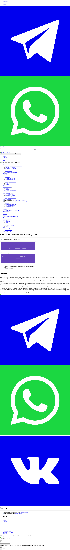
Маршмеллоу (6, 211)
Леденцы (7, 177)
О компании (5, 1)
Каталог (4, 156)
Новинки (5, 157)
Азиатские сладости (7, 193)
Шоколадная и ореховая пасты (10, 190)
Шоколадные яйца (9, 206)
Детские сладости (7, 199)
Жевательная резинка (8, 185)
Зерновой (7, 228)
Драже (6, 174)
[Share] (1, 548)
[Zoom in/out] (4, 548)
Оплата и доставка (7, 2)
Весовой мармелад (7, 219)
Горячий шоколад (9, 225)
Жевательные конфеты (10, 176)
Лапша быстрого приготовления (10, 216)
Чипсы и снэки (6, 180)
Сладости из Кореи (9, 196)
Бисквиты (7, 221)
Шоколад (7, 203)
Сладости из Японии (10, 195)
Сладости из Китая (9, 194)
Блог (4, 160)
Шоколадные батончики (11, 204)
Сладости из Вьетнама (10, 198)
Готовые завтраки (7, 207)
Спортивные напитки (10, 168)
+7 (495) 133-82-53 (24, 512)
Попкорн (5, 209)
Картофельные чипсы (10, 182)
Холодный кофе (9, 169)
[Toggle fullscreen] (3, 548)
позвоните (17, 248)
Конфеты (5, 173)
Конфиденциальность (8, 532)
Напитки (5, 164)
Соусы (4, 215)
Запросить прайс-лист (18, 243)
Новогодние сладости (20, 200)
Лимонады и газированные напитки (13, 166)
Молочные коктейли (10, 167)
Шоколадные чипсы (10, 205)
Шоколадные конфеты (10, 179)
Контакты (5, 4)
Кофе (4, 227)
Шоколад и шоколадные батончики (23, 201)
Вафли (7, 188)
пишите (24, 248)
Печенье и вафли (7, 187)
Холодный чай (8, 171)
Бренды (4, 158)
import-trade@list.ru (19, 513)
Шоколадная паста (9, 191)
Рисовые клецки (6, 212)
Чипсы (7, 184)
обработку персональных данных (37, 545)
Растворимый (8, 230)
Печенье (7, 189)
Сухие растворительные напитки (10, 223)
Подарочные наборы (10, 178)
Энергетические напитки (11, 172)
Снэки (6, 183)
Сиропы (5, 214)
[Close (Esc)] (0, 548)
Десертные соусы (7, 231)
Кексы (6, 222)
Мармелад (5, 217)
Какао (6, 226)
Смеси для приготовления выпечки (11, 210)
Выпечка (5, 220)
